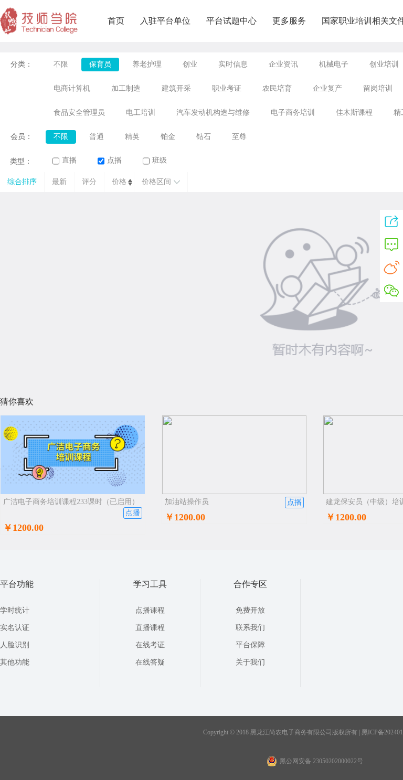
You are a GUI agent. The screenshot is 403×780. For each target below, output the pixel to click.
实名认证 (14, 628)
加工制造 (126, 88)
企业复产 (327, 88)
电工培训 (140, 112)
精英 (132, 137)
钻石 (203, 137)
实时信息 (233, 64)
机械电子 (333, 64)
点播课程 (150, 610)
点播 (114, 160)
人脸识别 (14, 645)
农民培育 (277, 88)
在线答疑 (150, 662)
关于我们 (250, 662)
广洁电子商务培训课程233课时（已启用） (71, 502)
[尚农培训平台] (39, 32)
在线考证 (150, 645)
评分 (89, 182)
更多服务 (289, 20)
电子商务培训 (293, 112)
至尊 (239, 137)
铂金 (168, 137)
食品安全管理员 (79, 112)
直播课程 (150, 628)
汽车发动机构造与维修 (213, 112)
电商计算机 (72, 88)
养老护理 (147, 64)
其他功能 (14, 662)
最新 (59, 182)
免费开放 (250, 610)
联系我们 (250, 628)
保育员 (100, 64)
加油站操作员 (187, 502)
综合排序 (22, 182)
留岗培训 (378, 88)
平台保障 (250, 645)
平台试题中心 (231, 20)
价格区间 (156, 182)
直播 (69, 160)
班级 (159, 160)
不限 (61, 64)
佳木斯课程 (354, 112)
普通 (96, 137)
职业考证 (226, 88)
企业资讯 (283, 64)
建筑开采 (176, 88)
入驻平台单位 (165, 20)
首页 (116, 20)
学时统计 (14, 610)
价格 (119, 182)
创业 (190, 64)
